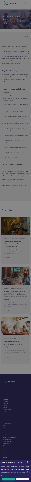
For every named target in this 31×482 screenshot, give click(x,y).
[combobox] (27, 462)
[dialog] (15, 471)
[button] (15, 476)
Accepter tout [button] (8, 479)
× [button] (29, 462)
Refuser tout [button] (22, 479)
